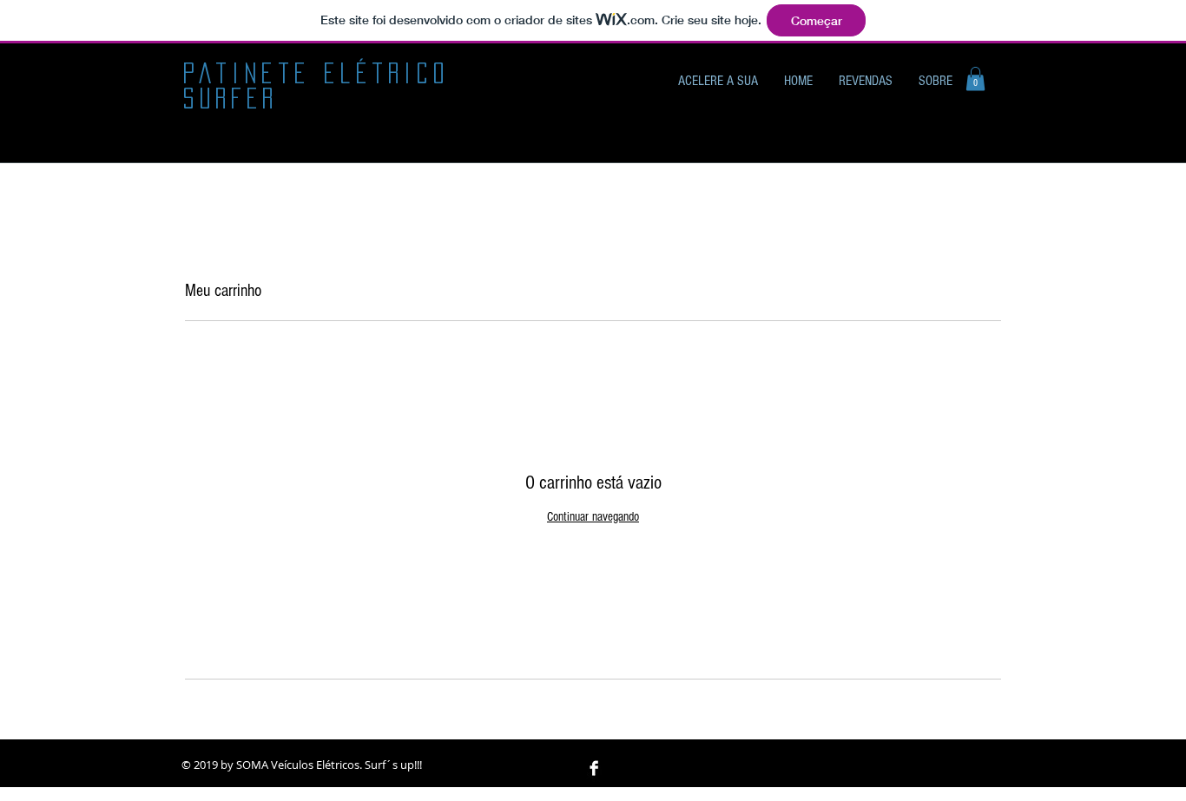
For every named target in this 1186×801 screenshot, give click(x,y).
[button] (975, 78)
